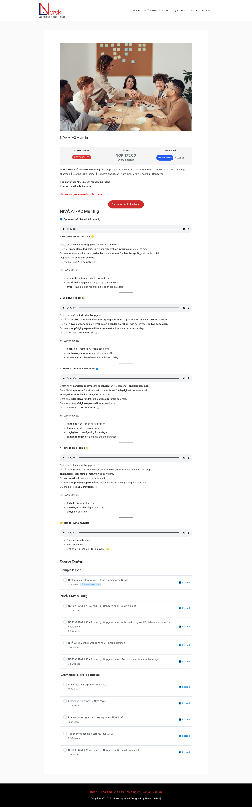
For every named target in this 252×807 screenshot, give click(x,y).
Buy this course (165, 158)
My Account (179, 10)
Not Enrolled (81, 157)
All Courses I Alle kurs (156, 10)
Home (136, 10)
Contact (206, 10)
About (194, 10)
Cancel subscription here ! (126, 204)
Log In (180, 157)
